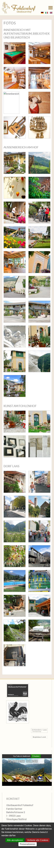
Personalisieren (27, 844)
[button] (50, 7)
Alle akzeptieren (15, 840)
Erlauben (35, 756)
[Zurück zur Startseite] (18, 7)
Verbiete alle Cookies (37, 840)
